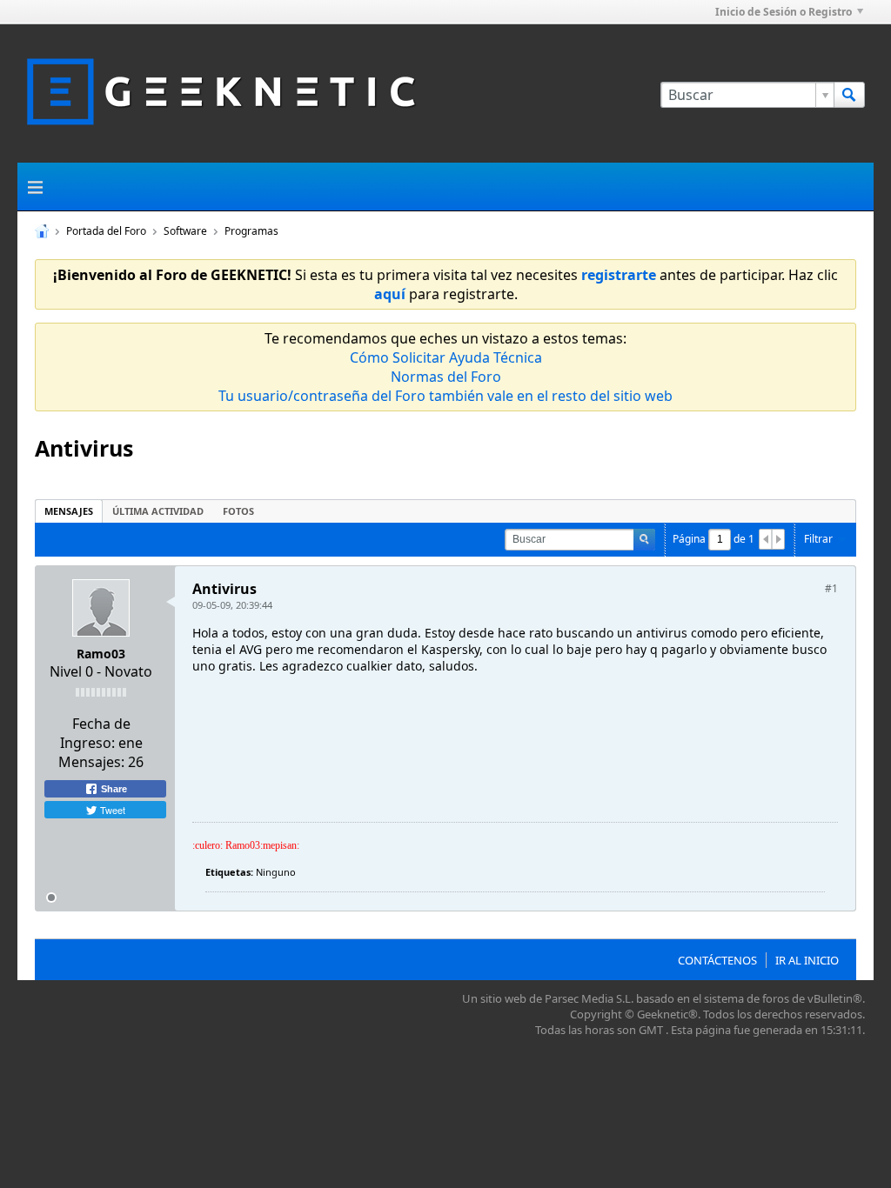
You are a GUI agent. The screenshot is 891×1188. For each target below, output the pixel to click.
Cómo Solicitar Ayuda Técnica (446, 357)
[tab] (69, 511)
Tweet (111, 810)
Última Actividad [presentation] (158, 510)
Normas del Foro (446, 376)
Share (112, 789)
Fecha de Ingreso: (95, 733)
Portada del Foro (106, 231)
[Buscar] (849, 95)
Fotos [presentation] (238, 510)
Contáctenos (717, 960)
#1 (831, 588)
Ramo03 (101, 653)
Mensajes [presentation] (68, 510)
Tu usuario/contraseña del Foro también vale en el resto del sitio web (445, 395)
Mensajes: (91, 761)
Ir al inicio (807, 960)
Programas (251, 231)
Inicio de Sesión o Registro (783, 11)
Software (185, 231)
